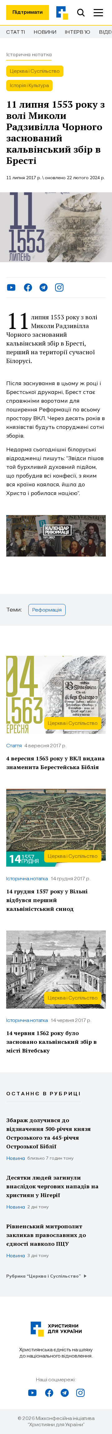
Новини (45, 32)
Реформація (47, 609)
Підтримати (27, 12)
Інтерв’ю (78, 32)
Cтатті (15, 32)
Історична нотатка (29, 54)
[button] (98, 12)
